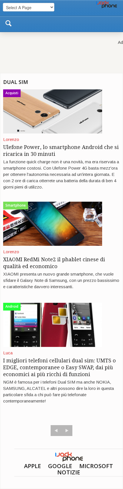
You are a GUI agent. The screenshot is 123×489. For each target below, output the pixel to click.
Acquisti (11, 93)
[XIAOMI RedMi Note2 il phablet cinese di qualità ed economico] (52, 223)
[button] (8, 22)
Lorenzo (11, 139)
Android (11, 306)
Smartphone (15, 205)
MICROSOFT (96, 466)
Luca (8, 352)
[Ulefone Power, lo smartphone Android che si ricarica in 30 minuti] (52, 111)
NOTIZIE (68, 472)
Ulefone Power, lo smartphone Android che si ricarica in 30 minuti (61, 150)
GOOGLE (60, 466)
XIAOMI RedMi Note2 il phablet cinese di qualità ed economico (54, 262)
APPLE (32, 466)
